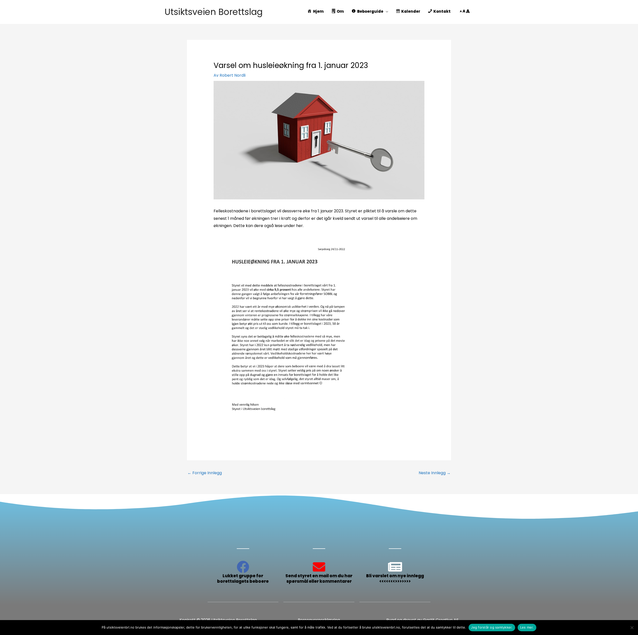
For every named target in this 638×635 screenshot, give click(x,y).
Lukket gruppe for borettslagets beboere (243, 578)
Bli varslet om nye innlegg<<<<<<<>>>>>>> (395, 578)
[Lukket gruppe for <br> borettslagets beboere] (243, 567)
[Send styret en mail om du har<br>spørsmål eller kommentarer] (319, 567)
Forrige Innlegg (204, 473)
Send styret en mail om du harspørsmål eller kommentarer (318, 578)
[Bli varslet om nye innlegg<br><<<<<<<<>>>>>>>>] (395, 567)
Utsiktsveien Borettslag (213, 12)
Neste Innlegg (435, 473)
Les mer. (527, 627)
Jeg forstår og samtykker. (491, 627)
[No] (631, 627)
